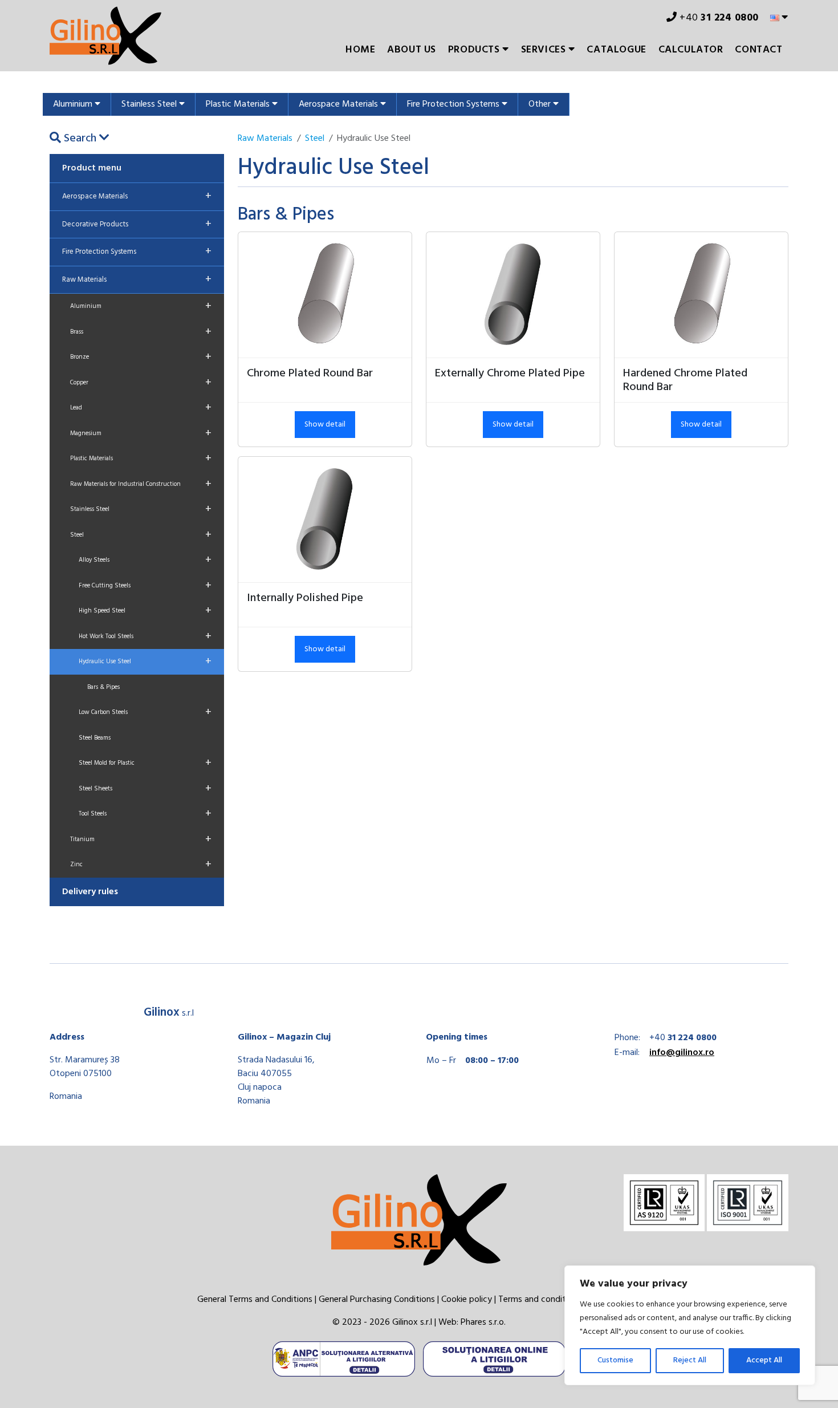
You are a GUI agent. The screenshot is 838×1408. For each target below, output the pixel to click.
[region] (689, 1325)
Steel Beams (95, 738)
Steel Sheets (145, 789)
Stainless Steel (150, 104)
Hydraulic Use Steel (145, 661)
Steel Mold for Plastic (145, 763)
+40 (718, 18)
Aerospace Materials (339, 104)
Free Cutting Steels (145, 586)
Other (540, 104)
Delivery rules (90, 891)
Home (360, 50)
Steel (140, 535)
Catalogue (616, 50)
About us (411, 50)
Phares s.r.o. (483, 1322)
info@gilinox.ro (681, 1052)
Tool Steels (145, 814)
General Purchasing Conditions (377, 1299)
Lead (140, 408)
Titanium (140, 839)
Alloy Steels (145, 560)
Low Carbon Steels (145, 712)
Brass (140, 332)
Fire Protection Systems (454, 104)
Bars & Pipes (103, 687)
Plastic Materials (239, 104)
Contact (758, 50)
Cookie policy (466, 1299)
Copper (140, 383)
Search (80, 138)
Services (544, 50)
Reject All (689, 1360)
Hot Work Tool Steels (145, 636)
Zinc (140, 864)
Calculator (690, 50)
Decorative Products (136, 224)
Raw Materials (136, 279)
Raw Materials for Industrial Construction (140, 484)
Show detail (324, 424)
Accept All (764, 1360)
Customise (615, 1360)
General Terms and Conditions (254, 1299)
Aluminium (74, 104)
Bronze (140, 357)
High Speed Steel (145, 611)
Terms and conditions (539, 1299)
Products (475, 50)
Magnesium (140, 433)
